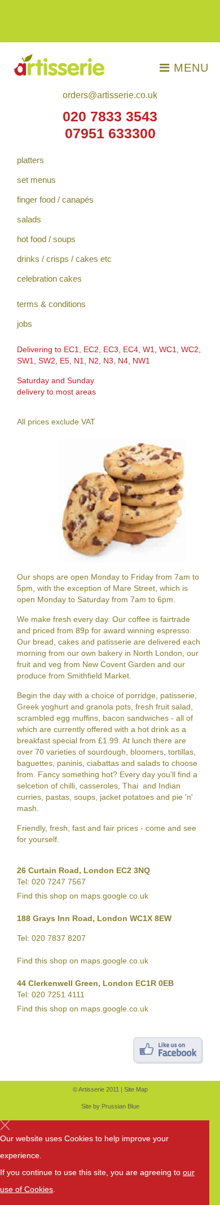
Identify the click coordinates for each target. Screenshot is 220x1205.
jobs (24, 323)
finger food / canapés (55, 199)
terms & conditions (51, 304)
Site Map (136, 1089)
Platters (30, 160)
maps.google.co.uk (114, 895)
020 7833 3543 (110, 116)
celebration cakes (49, 278)
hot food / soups (46, 239)
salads (29, 219)
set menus (36, 180)
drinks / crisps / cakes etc (64, 259)
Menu (189, 68)
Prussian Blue (120, 1106)
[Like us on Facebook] (168, 1049)
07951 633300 (110, 133)
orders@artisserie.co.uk (110, 95)
